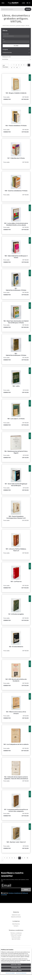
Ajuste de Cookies (16, 939)
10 (16, 67)
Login (23, 2)
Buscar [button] (28, 9)
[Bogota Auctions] (13, 3)
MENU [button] (3, 2)
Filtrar (16, 45)
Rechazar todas (16, 970)
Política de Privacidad (16, 935)
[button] (16, 49)
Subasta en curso (16, 915)
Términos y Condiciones (14, 893)
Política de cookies (16, 937)
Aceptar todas (16, 964)
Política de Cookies (10, 973)
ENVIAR (26, 889)
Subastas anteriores (16, 917)
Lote (3, 39)
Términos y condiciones (16, 933)
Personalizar (16, 967)
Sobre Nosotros (16, 924)
